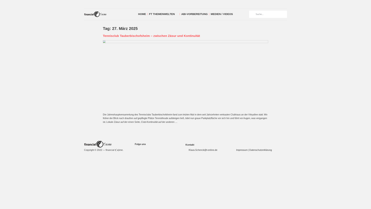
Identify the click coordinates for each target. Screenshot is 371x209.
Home (142, 14)
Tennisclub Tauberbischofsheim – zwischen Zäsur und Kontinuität (151, 35)
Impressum (242, 150)
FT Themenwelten (162, 14)
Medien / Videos (222, 14)
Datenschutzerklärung (260, 150)
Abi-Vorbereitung (194, 14)
